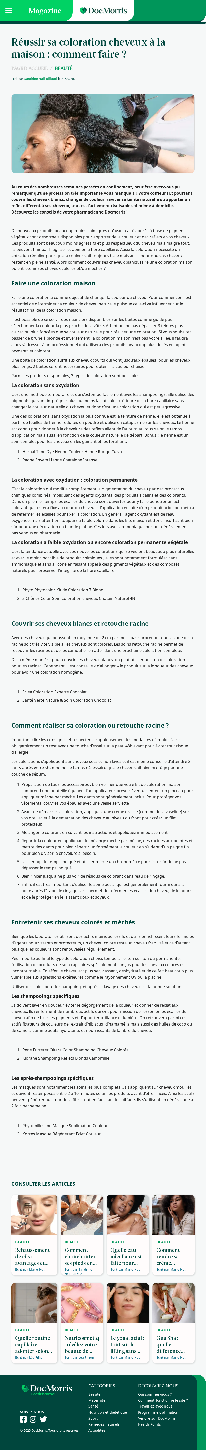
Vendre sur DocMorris (157, 1418)
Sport (93, 1418)
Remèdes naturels (104, 1424)
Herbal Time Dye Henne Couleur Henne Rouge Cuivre (72, 451)
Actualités (96, 1430)
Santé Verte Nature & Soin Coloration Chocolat (66, 700)
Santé (93, 1406)
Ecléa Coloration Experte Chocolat (54, 692)
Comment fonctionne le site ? (163, 1400)
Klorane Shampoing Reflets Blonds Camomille (65, 1058)
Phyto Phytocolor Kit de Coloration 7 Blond (63, 590)
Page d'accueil (29, 68)
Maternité (96, 1400)
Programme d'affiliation (158, 1412)
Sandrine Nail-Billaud (40, 79)
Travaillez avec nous (155, 1406)
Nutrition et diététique (107, 1412)
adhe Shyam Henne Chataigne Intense (61, 460)
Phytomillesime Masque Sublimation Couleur (65, 1125)
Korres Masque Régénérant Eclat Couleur (61, 1134)
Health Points (149, 1424)
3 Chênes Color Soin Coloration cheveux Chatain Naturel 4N (78, 598)
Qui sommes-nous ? (155, 1394)
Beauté (63, 68)
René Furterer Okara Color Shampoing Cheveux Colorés (75, 1050)
